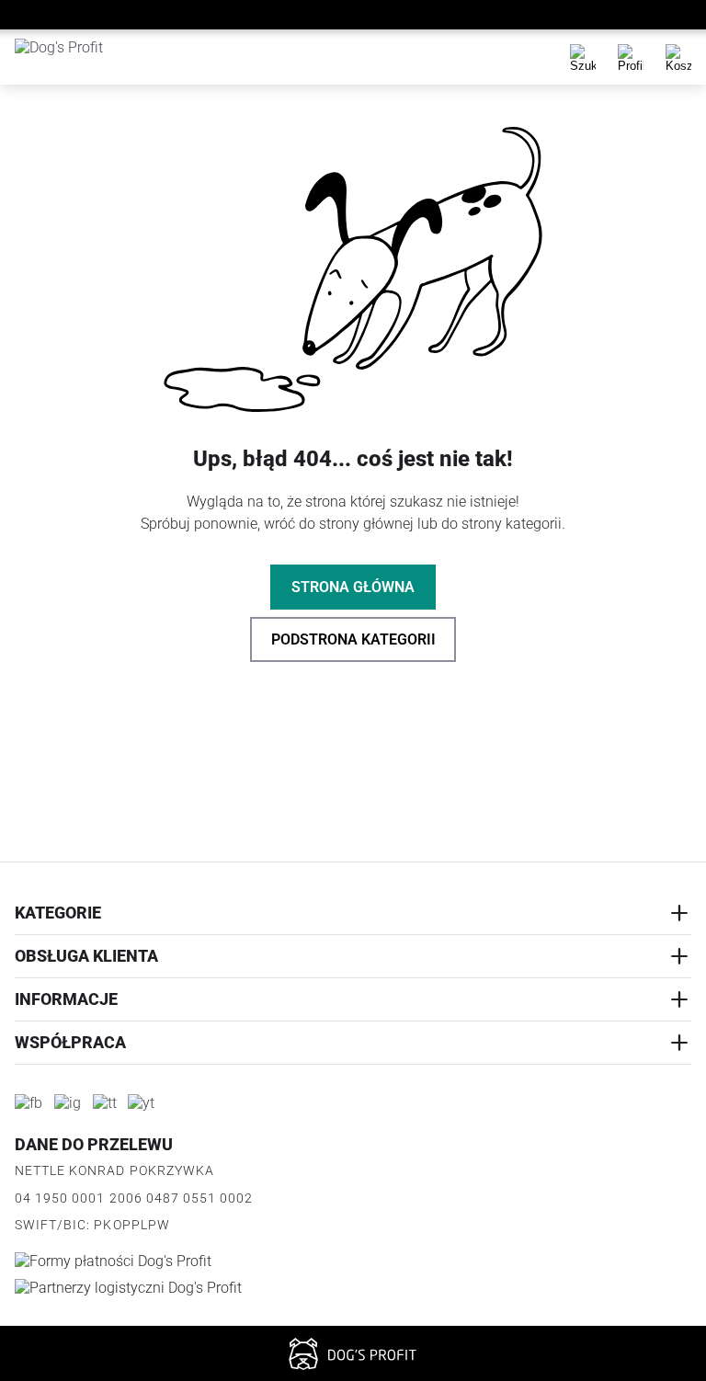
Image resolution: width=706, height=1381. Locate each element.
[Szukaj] (583, 57)
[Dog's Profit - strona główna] (84, 57)
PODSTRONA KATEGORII (353, 639)
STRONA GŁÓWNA (353, 587)
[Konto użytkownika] (630, 57)
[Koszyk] (678, 57)
